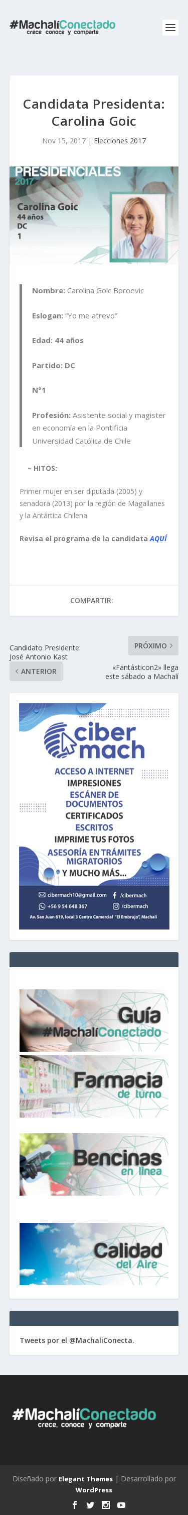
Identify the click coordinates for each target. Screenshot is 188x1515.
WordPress (94, 1489)
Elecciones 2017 (120, 140)
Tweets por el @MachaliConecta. (77, 1340)
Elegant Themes (86, 1478)
